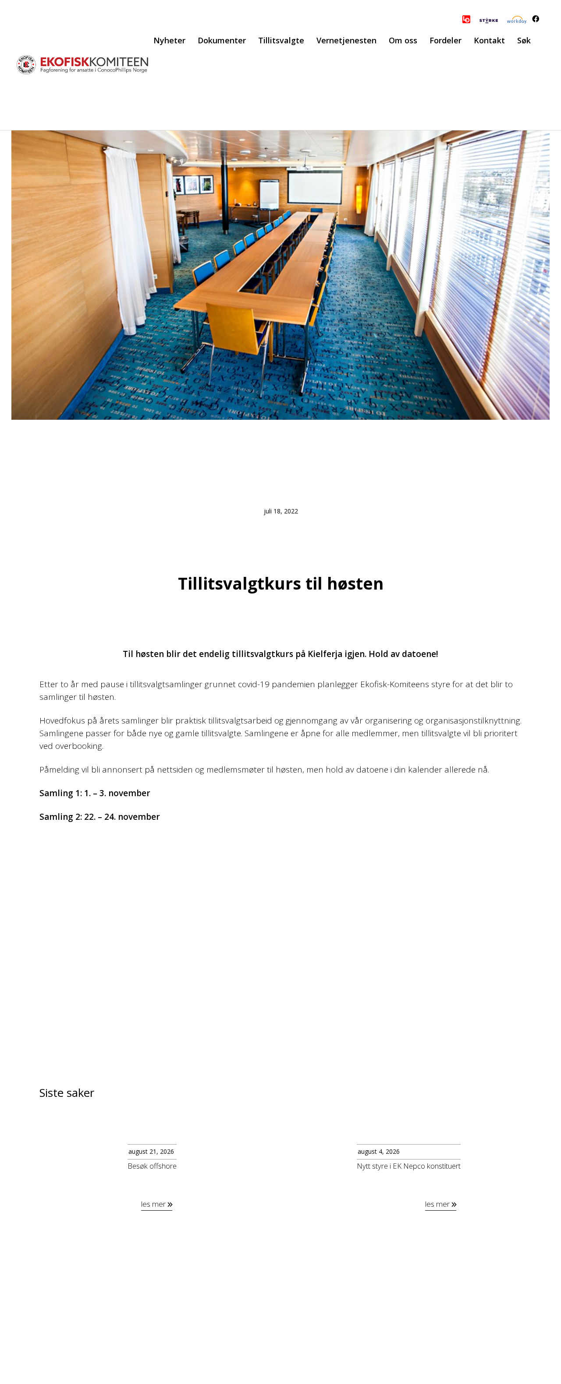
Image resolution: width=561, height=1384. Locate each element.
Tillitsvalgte (281, 40)
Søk (524, 40)
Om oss (403, 40)
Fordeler (446, 40)
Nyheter (169, 40)
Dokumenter (222, 40)
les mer (154, 1204)
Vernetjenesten (346, 40)
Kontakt (489, 40)
